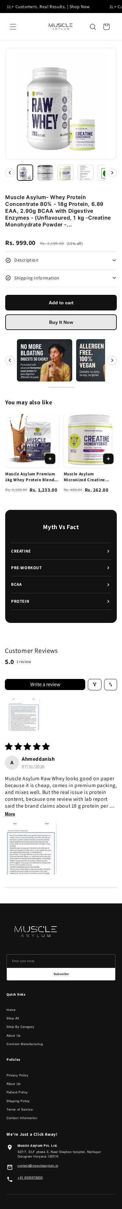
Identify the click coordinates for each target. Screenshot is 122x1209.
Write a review (45, 684)
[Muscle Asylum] (61, 931)
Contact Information (22, 1118)
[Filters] (95, 684)
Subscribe (61, 974)
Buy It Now (61, 322)
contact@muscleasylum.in (38, 1165)
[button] (13, 27)
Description (26, 260)
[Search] (92, 26)
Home (11, 1010)
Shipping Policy (18, 1101)
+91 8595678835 (30, 1177)
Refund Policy (17, 1092)
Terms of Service (20, 1109)
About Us (14, 1035)
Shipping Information (37, 278)
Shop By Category (20, 1027)
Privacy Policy (17, 1075)
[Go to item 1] (23, 714)
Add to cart (61, 302)
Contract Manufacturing (25, 1044)
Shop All (13, 1018)
